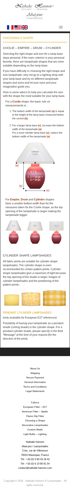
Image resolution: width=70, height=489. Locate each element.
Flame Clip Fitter (35, 416)
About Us (35, 368)
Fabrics (35, 402)
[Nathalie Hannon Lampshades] (34, 11)
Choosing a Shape (35, 420)
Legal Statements (35, 391)
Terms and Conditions (35, 386)
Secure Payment (35, 377)
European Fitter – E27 (35, 407)
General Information (35, 382)
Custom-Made (35, 429)
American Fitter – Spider (35, 411)
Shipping (35, 373)
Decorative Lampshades (35, 425)
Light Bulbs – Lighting (35, 434)
